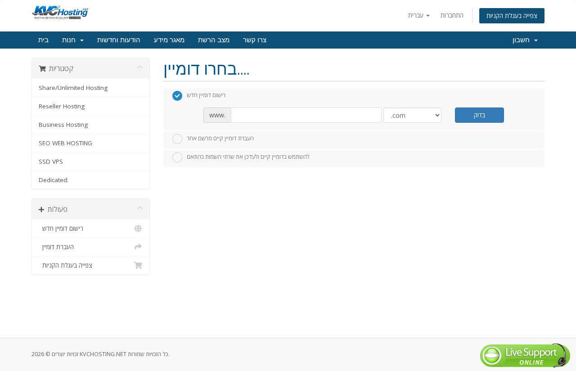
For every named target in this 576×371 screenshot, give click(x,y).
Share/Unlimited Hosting (73, 88)
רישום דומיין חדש (61, 228)
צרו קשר (254, 40)
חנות (70, 40)
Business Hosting (63, 125)
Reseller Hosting (62, 106)
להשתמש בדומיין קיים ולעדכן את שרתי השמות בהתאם (248, 157)
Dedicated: (53, 180)
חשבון (523, 40)
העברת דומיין (56, 247)
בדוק (479, 115)
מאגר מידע (169, 40)
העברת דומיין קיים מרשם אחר (220, 138)
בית (43, 40)
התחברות (452, 15)
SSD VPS (51, 161)
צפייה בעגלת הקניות (511, 15)
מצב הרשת (214, 40)
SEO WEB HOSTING (65, 143)
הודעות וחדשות (118, 40)
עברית (416, 15)
